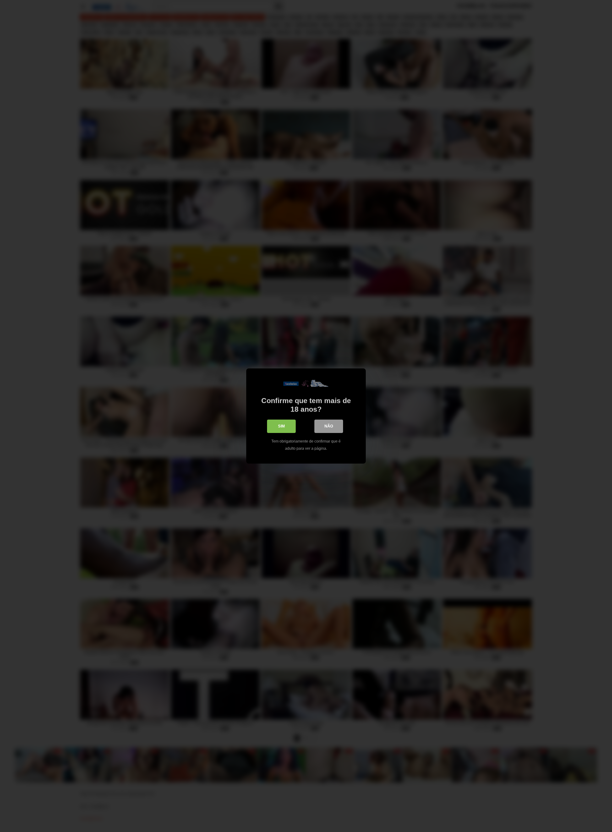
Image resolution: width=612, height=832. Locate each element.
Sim (281, 426)
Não (328, 426)
